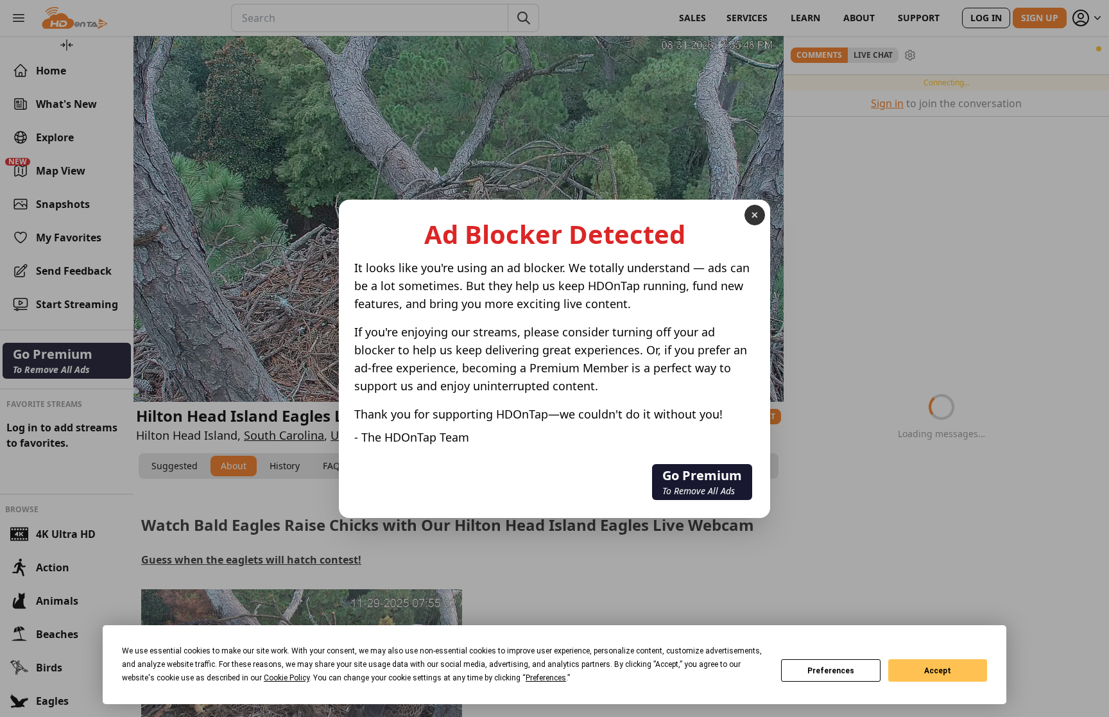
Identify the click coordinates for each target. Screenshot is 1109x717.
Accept (937, 670)
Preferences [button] (546, 677)
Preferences (830, 670)
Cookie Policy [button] (286, 677)
